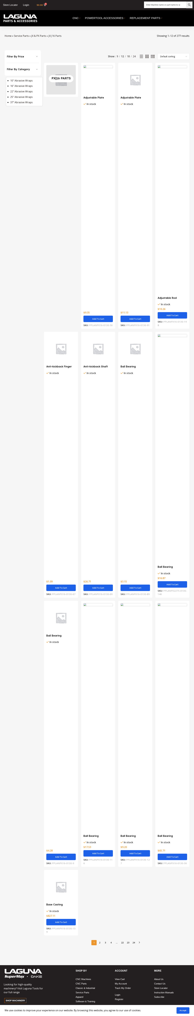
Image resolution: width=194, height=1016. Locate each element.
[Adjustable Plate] (98, 79)
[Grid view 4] (153, 56)
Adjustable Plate (93, 97)
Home (8, 36)
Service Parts (21, 36)
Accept (183, 1010)
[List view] (141, 56)
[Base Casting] (61, 887)
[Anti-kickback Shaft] (98, 348)
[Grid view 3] (147, 56)
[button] (98, 319)
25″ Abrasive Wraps (21, 97)
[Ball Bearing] (135, 348)
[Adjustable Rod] (172, 180)
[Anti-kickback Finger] (61, 348)
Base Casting (54, 904)
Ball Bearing (128, 366)
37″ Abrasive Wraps (21, 102)
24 (134, 942)
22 (122, 942)
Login (26, 5)
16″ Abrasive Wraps (21, 86)
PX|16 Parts (61, 78)
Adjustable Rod (167, 297)
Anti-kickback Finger (59, 366)
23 (128, 942)
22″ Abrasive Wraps (21, 91)
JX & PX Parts (38, 36)
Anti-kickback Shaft (95, 366)
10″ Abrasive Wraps (21, 80)
